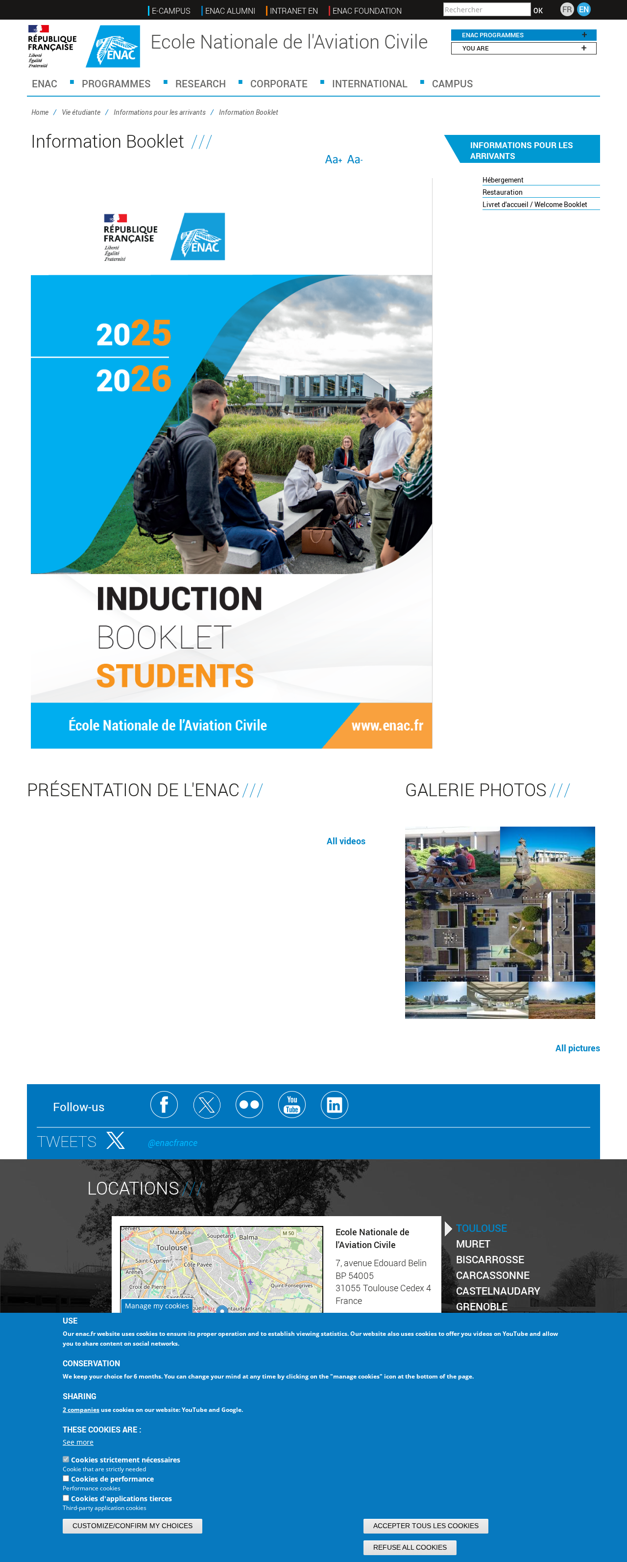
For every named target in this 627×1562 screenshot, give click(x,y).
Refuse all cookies (410, 1547)
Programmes (116, 83)
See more (78, 1442)
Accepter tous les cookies (426, 1526)
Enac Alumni (230, 11)
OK (538, 10)
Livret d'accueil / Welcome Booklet (534, 204)
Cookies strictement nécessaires (125, 1460)
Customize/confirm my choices (132, 1526)
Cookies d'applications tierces (121, 1498)
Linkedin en (335, 1105)
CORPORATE (279, 83)
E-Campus (171, 11)
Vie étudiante (81, 112)
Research (200, 83)
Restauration (502, 192)
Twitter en (207, 1105)
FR (567, 9)
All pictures (577, 1048)
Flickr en (250, 1105)
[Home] (84, 46)
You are (475, 48)
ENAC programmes (493, 34)
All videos (346, 841)
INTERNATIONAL (370, 83)
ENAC (44, 83)
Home (39, 112)
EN (584, 9)
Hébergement (503, 179)
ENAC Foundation (367, 11)
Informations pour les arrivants (160, 112)
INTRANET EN (294, 11)
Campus (452, 83)
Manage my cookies (157, 1305)
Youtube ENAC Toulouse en (292, 1105)
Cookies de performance (112, 1479)
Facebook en (164, 1105)
